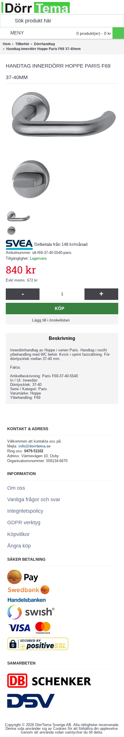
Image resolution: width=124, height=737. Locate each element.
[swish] (31, 618)
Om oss (16, 488)
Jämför (89, 320)
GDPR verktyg (23, 522)
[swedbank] (28, 593)
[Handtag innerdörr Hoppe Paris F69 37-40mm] (62, 145)
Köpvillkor (18, 534)
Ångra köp (19, 546)
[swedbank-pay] (22, 583)
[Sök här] (6, 21)
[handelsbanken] (26, 602)
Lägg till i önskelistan (51, 320)
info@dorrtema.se (34, 446)
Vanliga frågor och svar (33, 499)
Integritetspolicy (25, 511)
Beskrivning (62, 338)
